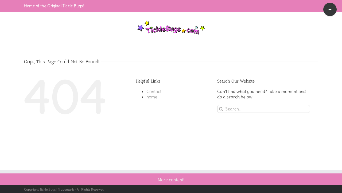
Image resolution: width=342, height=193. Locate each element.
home (151, 96)
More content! (171, 179)
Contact (153, 91)
